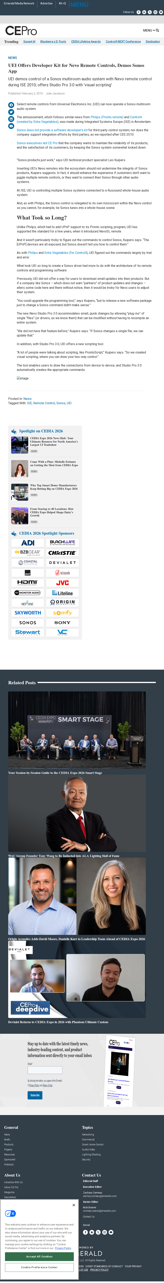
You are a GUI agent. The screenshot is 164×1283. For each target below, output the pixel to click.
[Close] (73, 1205)
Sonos (60, 403)
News (12, 58)
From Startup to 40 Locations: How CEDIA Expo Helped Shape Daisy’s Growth (52, 512)
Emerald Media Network (19, 3)
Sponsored (9, 1159)
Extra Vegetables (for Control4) (66, 253)
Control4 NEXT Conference (123, 41)
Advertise (46, 3)
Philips (33, 253)
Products (9, 1144)
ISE (29, 403)
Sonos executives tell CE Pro (37, 143)
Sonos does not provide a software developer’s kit (52, 130)
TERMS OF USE (80, 1269)
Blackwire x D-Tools (53, 41)
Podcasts (9, 1164)
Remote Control (44, 403)
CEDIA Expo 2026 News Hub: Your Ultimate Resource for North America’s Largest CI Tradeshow (54, 441)
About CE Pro (11, 1187)
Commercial (88, 1139)
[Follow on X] (150, 12)
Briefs (7, 1139)
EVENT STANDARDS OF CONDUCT (104, 1266)
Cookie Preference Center (39, 1267)
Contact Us (89, 1216)
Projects (8, 1149)
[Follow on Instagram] (155, 12)
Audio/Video (88, 1149)
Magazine (9, 1192)
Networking (88, 1134)
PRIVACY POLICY (99, 1269)
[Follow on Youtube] (161, 12)
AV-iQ (62, 3)
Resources (9, 1154)
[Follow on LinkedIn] (144, 12)
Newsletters (10, 1197)
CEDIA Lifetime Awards (86, 41)
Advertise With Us (13, 1182)
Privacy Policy (63, 1248)
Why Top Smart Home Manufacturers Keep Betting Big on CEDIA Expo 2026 (54, 487)
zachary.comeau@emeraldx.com (100, 1196)
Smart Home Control (92, 1144)
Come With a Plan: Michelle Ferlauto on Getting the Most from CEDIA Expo (54, 463)
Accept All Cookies (39, 1256)
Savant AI (29, 41)
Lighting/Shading (91, 1154)
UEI (69, 403)
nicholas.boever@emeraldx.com (99, 1211)
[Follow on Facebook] (139, 12)
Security (86, 1159)
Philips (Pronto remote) (107, 117)
